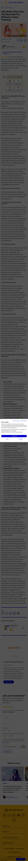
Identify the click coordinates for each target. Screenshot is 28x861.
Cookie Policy (23, 420)
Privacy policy (16, 420)
